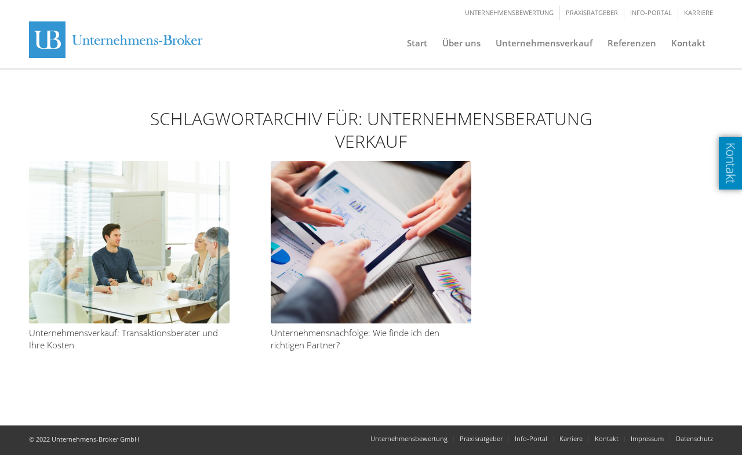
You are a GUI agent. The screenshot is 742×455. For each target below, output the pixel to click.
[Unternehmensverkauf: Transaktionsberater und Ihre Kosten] (129, 242)
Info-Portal (651, 12)
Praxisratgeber (592, 12)
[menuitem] (417, 42)
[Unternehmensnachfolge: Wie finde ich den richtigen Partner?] (371, 242)
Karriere (698, 12)
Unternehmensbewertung (509, 12)
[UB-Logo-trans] (119, 42)
